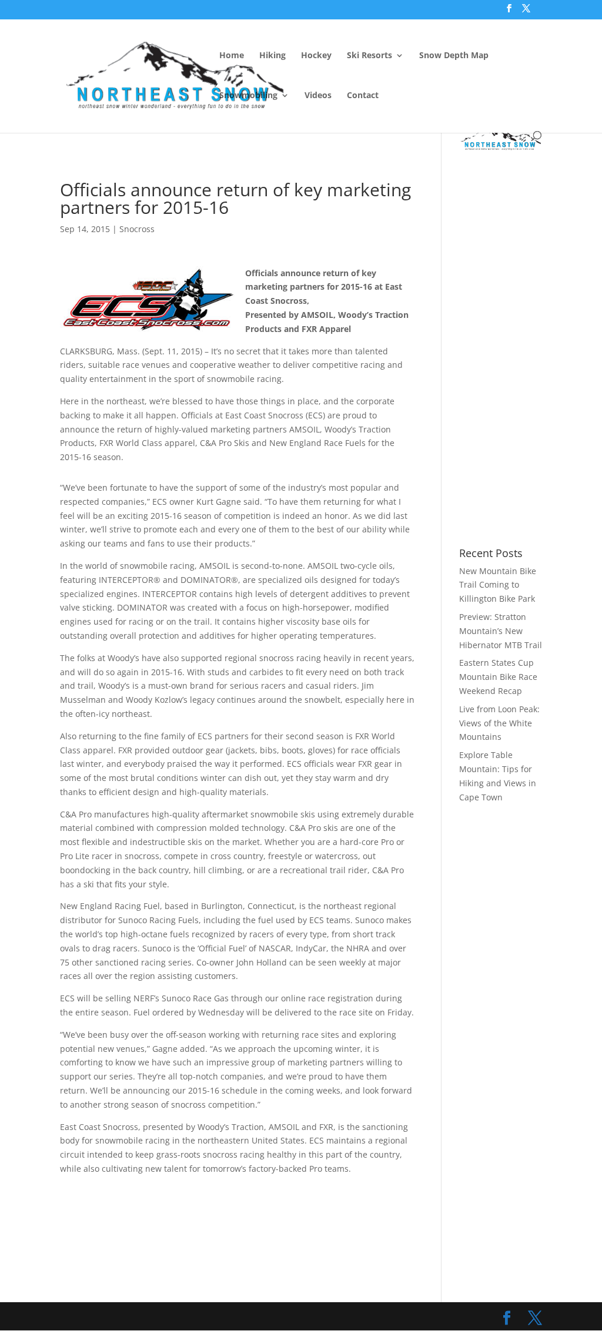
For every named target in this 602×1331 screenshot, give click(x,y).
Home (231, 56)
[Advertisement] (274, 150)
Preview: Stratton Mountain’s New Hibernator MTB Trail (500, 631)
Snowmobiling (248, 95)
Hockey (316, 56)
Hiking (272, 56)
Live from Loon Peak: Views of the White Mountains (499, 723)
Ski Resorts (369, 56)
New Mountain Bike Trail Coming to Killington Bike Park (497, 585)
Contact (363, 95)
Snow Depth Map (454, 56)
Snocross (137, 228)
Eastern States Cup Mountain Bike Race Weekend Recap (498, 676)
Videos (318, 95)
